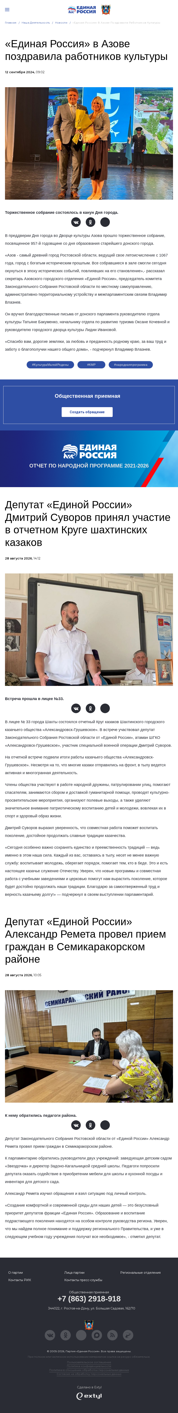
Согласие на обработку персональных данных (89, 1374)
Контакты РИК (19, 1280)
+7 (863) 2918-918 (89, 1298)
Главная (10, 22)
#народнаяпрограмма (130, 364)
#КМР (91, 364)
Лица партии (74, 1273)
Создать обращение (87, 412)
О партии (15, 1273)
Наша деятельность (36, 22)
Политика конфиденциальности (89, 1366)
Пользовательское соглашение (89, 1362)
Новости (61, 22)
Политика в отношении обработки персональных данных (89, 1370)
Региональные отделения (140, 1273)
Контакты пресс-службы (83, 1280)
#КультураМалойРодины (50, 364)
